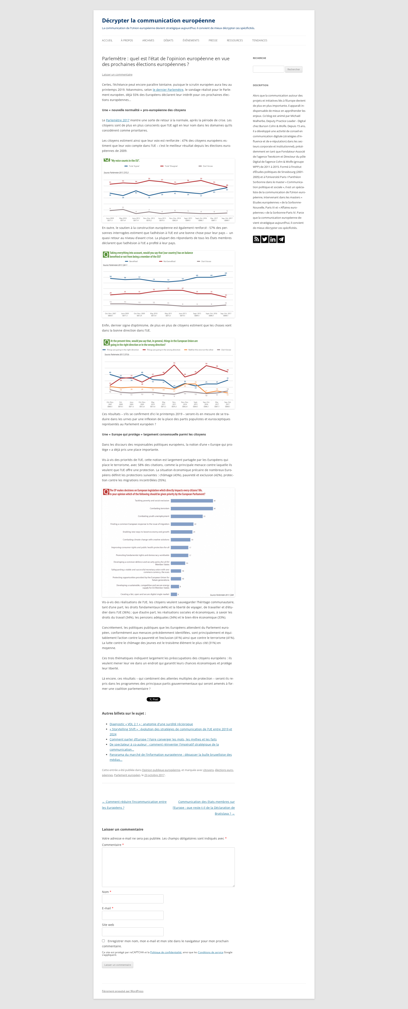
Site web (108, 925)
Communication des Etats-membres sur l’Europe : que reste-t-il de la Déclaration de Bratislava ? (204, 808)
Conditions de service (210, 952)
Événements (191, 40)
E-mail (107, 908)
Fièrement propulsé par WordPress (122, 991)
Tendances (259, 40)
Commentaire (113, 845)
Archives (148, 40)
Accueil (107, 40)
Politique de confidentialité (165, 952)
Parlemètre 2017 (117, 120)
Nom (106, 892)
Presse (213, 40)
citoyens (208, 770)
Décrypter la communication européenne (158, 20)
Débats (168, 40)
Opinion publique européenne (161, 770)
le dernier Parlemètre (168, 90)
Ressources (235, 40)
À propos (127, 40)
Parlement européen (127, 775)
